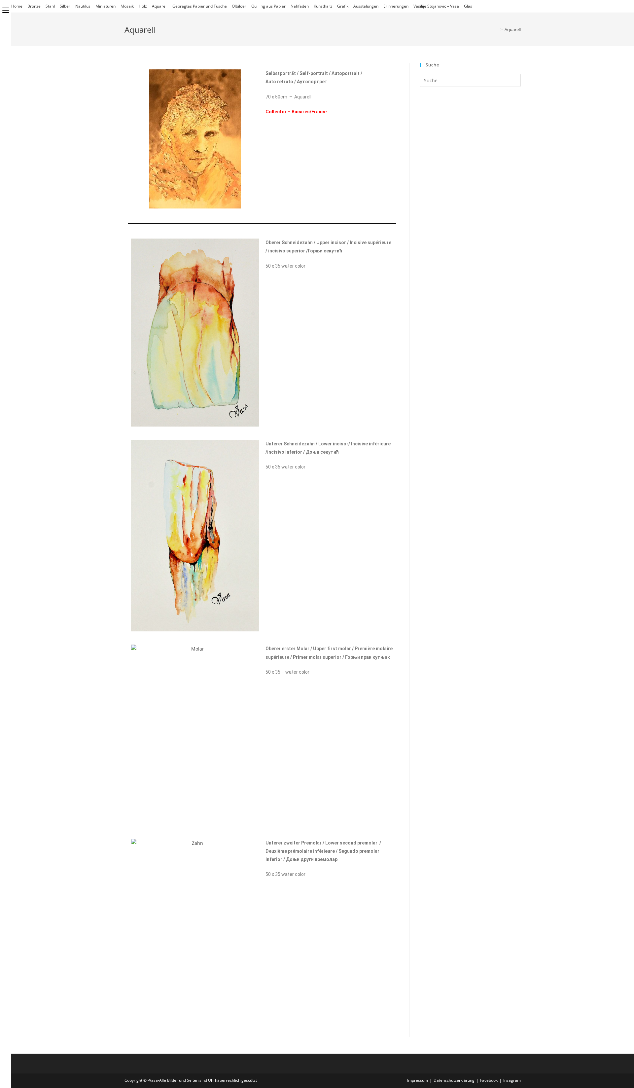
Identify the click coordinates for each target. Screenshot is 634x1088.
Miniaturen (105, 6)
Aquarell (159, 6)
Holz (143, 6)
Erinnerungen (395, 6)
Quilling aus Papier (268, 6)
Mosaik (127, 6)
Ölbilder (239, 6)
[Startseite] (496, 29)
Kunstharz (323, 6)
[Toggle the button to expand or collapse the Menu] (5, 9)
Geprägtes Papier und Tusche (199, 6)
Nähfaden (300, 6)
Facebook (489, 1080)
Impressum (417, 1080)
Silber (65, 6)
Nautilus (82, 6)
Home (16, 6)
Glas (468, 6)
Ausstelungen (365, 6)
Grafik (342, 6)
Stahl (50, 6)
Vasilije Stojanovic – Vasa (436, 6)
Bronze (34, 6)
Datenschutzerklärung (454, 1080)
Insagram (512, 1080)
